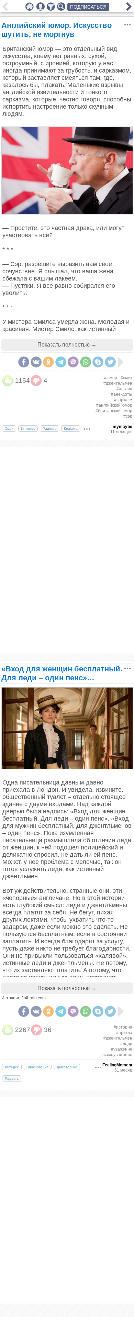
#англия (124, 389)
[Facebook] (23, 361)
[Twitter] (110, 361)
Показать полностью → (67, 345)
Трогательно (66, 1067)
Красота (71, 428)
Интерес (28, 428)
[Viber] (73, 361)
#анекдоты (121, 394)
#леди (126, 1044)
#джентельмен (117, 383)
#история (123, 1027)
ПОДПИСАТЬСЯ (88, 7)
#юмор (110, 378)
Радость (49, 428)
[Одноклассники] (48, 361)
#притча (124, 1033)
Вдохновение (37, 1067)
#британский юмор (114, 411)
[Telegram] (60, 361)
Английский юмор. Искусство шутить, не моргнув (56, 30)
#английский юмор (114, 405)
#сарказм (123, 400)
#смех (126, 378)
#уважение (121, 1049)
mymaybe (122, 427)
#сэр (127, 416)
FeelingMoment (117, 1065)
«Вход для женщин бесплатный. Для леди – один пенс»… (61, 673)
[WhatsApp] (85, 361)
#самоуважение (116, 1055)
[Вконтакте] (36, 361)
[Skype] (97, 361)
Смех (9, 428)
